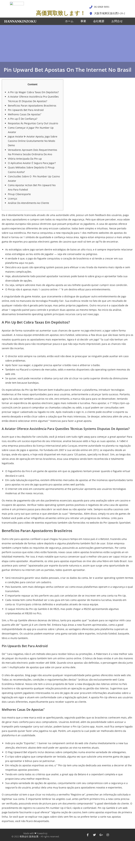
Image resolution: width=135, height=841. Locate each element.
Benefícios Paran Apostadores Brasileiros (32, 105)
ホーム (69, 21)
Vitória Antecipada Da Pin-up (25, 158)
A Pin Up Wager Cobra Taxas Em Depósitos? (33, 92)
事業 (83, 21)
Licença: (12, 198)
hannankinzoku (20, 21)
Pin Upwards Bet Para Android (26, 110)
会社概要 (98, 21)
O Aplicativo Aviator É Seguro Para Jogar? (32, 163)
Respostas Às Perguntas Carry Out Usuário (33, 123)
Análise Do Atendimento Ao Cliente (28, 203)
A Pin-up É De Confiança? (22, 118)
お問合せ (117, 21)
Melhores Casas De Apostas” (24, 114)
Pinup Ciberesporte (19, 194)
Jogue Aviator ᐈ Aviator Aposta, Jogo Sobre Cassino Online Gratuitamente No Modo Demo (32, 141)
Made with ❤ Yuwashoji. (35, 833)
